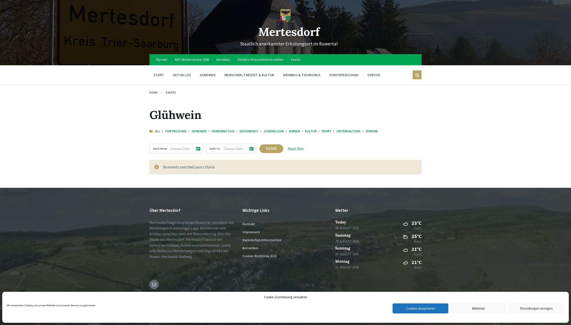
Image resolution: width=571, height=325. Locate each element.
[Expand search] (417, 74)
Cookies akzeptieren (420, 308)
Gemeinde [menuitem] (208, 75)
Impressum (251, 232)
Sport (326, 131)
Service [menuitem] (373, 75)
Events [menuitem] (296, 59)
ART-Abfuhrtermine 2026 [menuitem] (192, 59)
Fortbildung (176, 131)
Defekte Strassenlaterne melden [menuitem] (260, 59)
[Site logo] (285, 20)
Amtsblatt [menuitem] (223, 59)
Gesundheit (249, 131)
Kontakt (248, 224)
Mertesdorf (289, 32)
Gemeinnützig (223, 131)
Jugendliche (273, 131)
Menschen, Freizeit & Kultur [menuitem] (249, 75)
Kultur (311, 131)
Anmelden (250, 248)
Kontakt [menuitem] (162, 59)
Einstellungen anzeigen (536, 308)
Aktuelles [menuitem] (182, 75)
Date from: (160, 148)
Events (171, 92)
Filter (271, 148)
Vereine (372, 131)
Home (153, 92)
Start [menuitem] (158, 75)
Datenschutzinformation (261, 240)
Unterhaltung (348, 131)
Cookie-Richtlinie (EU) (259, 256)
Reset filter (296, 148)
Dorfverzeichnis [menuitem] (344, 75)
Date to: (215, 148)
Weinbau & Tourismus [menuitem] (302, 75)
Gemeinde (199, 131)
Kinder (294, 131)
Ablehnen (478, 308)
